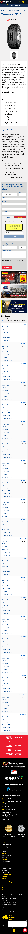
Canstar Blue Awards (7, 906)
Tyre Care (4, 850)
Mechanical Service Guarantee (9, 898)
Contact (4, 878)
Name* (4, 197)
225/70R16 (23, 616)
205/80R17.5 (22, 675)
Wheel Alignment (7, 874)
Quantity (21, 192)
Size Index (4, 900)
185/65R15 (23, 324)
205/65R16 (23, 499)
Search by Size (5, 846)
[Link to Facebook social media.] (14, 930)
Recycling (4, 863)
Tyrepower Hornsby (15, 5)
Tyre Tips (4, 851)
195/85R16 (23, 480)
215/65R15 (23, 402)
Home (4, 10)
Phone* (10, 202)
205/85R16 (23, 558)
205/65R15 (23, 382)
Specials (4, 876)
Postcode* (4, 211)
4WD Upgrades (6, 861)
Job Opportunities (6, 880)
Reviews (4, 890)
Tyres (3, 842)
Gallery (4, 888)
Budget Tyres (5, 908)
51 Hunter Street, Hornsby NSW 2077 (14, 802)
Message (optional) (7, 250)
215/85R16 (23, 597)
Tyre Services (5, 870)
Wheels (4, 853)
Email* (4, 206)
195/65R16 (23, 460)
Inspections (4, 867)
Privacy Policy (9, 262)
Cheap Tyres (5, 910)
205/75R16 (23, 519)
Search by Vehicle (6, 844)
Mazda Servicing (6, 896)
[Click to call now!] (19, 2)
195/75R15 (23, 343)
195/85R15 (23, 363)
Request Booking (7, 882)
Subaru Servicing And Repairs (9, 902)
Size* (3, 192)
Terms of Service (19, 262)
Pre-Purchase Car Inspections (9, 911)
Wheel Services (5, 872)
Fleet (3, 884)
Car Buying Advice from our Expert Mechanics (13, 895)
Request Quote (7, 267)
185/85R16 (23, 441)
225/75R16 (23, 636)
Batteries (4, 865)
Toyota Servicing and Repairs (9, 904)
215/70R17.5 (22, 714)
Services (4, 859)
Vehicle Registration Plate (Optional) (8, 244)
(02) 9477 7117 (9, 806)
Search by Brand (6, 848)
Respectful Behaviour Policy (7, 927)
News (3, 886)
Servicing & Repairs (6, 868)
